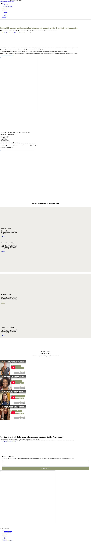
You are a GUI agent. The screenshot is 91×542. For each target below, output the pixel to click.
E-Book (5, 536)
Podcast (5, 538)
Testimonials (4, 539)
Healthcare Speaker (7, 532)
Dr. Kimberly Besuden (8, 531)
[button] (8, 32)
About (3, 530)
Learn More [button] (3, 236)
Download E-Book (45, 468)
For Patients (4, 534)
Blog (5, 537)
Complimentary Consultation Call (7, 540)
